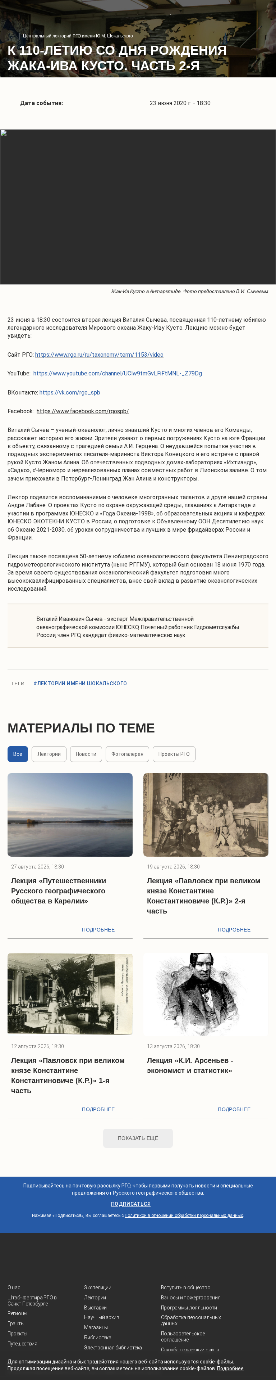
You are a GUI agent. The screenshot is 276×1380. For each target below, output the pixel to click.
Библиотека (97, 1337)
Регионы (17, 1313)
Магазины (96, 1327)
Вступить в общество (186, 1287)
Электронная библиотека (113, 1347)
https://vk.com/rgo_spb (70, 392)
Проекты (17, 1333)
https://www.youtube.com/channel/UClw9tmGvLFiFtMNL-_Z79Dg (117, 373)
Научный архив (101, 1317)
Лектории (95, 1297)
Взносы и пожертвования (191, 1297)
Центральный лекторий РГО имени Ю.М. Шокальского (78, 36)
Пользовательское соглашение (183, 1337)
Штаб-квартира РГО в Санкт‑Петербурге (32, 1301)
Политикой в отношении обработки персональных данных (184, 1215)
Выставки (95, 1308)
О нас (14, 1287)
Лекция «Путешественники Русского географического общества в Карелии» (58, 891)
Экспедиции (97, 1287)
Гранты (16, 1323)
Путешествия (22, 1344)
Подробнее (98, 930)
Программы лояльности (189, 1308)
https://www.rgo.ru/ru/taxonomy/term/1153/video (99, 354)
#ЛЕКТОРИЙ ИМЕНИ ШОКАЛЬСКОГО (80, 683)
